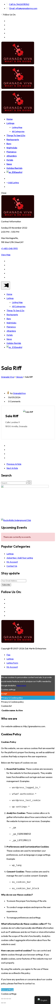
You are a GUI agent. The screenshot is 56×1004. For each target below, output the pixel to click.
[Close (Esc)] (2, 998)
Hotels (10, 160)
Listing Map (17, 127)
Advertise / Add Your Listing (20, 557)
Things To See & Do (16, 135)
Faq (8, 654)
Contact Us (12, 566)
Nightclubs (12, 147)
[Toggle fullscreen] (7, 998)
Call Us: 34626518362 (19, 4)
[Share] (5, 998)
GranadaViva (19, 393)
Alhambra (12, 155)
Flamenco (11, 151)
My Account (12, 562)
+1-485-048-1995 (9, 248)
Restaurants (13, 139)
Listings (10, 123)
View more (21, 685)
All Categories (18, 131)
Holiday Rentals (14, 168)
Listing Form (12, 663)
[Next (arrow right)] (5, 1002)
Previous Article (14, 464)
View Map (5, 254)
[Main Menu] (5, 285)
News (9, 164)
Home (10, 119)
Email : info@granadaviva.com (23, 8)
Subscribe (6, 585)
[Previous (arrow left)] (2, 1002)
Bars (9, 143)
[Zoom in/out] (10, 998)
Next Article (12, 468)
